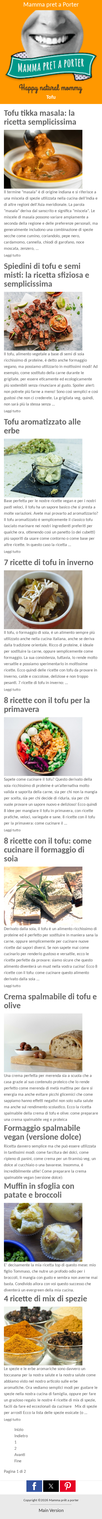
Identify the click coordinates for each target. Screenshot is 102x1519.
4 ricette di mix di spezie (45, 1299)
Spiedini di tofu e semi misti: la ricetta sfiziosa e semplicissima (46, 276)
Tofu (51, 97)
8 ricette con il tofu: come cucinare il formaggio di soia (48, 850)
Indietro (21, 1436)
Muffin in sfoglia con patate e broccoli (39, 1191)
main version (51, 1510)
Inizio (18, 1430)
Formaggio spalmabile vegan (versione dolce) (42, 1133)
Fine (17, 1461)
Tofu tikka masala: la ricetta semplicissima (40, 118)
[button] (34, 1486)
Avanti (19, 1455)
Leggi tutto (12, 256)
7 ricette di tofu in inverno (48, 563)
